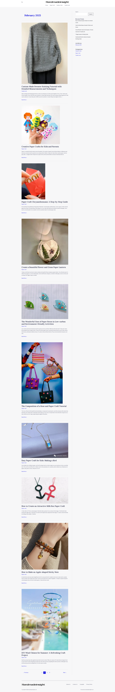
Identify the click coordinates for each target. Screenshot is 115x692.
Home (46, 5)
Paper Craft (52, 5)
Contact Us (75, 684)
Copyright (82, 684)
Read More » (24, 100)
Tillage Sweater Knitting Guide (81, 34)
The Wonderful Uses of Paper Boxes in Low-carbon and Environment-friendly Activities (44, 322)
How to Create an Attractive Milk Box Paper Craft (43, 506)
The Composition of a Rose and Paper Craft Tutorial (44, 406)
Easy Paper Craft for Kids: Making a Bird (39, 460)
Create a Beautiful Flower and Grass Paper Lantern (44, 267)
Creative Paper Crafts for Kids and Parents (40, 146)
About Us (68, 684)
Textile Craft (67, 5)
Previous (25, 672)
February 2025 (78, 44)
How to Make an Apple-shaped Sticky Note (40, 572)
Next (65, 672)
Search (76, 11)
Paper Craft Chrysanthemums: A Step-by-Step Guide (45, 202)
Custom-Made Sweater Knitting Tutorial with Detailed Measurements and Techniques (42, 87)
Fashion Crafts (60, 5)
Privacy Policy (89, 684)
